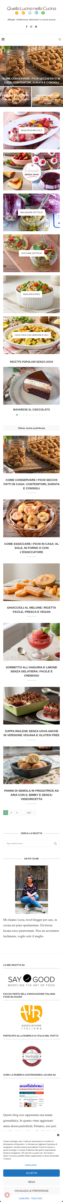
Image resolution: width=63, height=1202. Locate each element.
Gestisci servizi (31, 1165)
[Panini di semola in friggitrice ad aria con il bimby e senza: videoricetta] (31, 765)
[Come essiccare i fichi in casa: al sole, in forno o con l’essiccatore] (31, 518)
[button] (58, 1135)
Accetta (31, 1173)
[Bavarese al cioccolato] (31, 386)
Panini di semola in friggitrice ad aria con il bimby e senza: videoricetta (31, 795)
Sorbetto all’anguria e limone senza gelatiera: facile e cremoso (31, 671)
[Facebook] (26, 27)
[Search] (59, 39)
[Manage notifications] (7, 1194)
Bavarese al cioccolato (31, 409)
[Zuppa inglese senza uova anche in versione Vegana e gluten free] (31, 705)
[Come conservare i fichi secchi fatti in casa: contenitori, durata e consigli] (31, 66)
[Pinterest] (36, 27)
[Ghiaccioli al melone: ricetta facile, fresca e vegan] (31, 582)
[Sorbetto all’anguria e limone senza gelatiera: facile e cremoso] (31, 642)
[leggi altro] (31, 889)
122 (29, 812)
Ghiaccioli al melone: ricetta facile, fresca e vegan (47, 99)
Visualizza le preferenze (32, 1190)
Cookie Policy (24, 1198)
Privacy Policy (36, 1198)
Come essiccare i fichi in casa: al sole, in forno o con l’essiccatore (31, 548)
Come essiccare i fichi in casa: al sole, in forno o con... (15, 99)
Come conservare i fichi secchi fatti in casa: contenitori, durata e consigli (32, 484)
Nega (31, 1182)
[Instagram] (31, 27)
